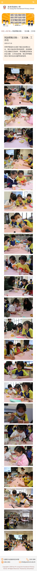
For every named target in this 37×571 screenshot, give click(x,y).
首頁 (2, 31)
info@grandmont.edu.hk (28, 562)
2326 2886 (32, 559)
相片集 (8, 31)
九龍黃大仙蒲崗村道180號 (11, 559)
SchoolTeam (30, 568)
